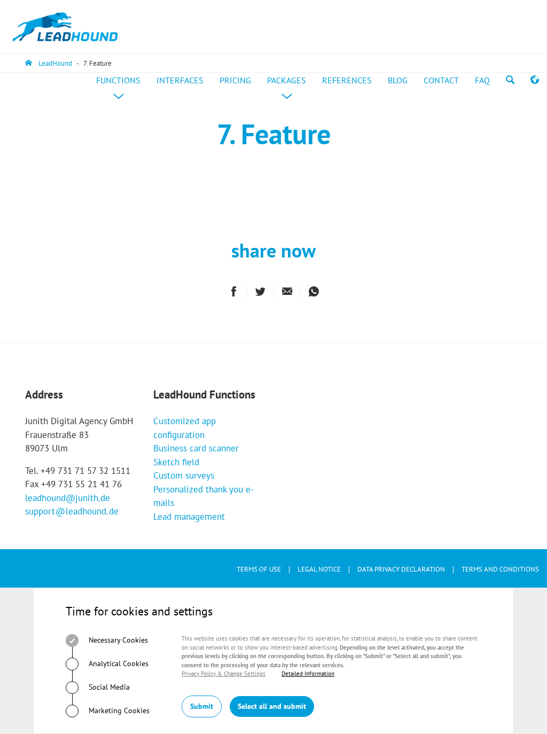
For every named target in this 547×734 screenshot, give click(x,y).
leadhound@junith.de (67, 498)
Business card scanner (196, 448)
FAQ (482, 80)
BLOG (398, 80)
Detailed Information (308, 673)
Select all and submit (272, 706)
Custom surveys (183, 475)
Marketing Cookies (118, 710)
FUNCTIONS (122, 91)
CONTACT (441, 80)
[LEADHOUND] (65, 26)
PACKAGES (290, 91)
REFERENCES (347, 80)
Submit (201, 706)
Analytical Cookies (118, 663)
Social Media (108, 687)
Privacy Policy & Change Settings (223, 673)
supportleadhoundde (72, 511)
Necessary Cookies (117, 640)
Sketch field (176, 462)
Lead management (189, 516)
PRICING (235, 80)
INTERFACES (180, 80)
